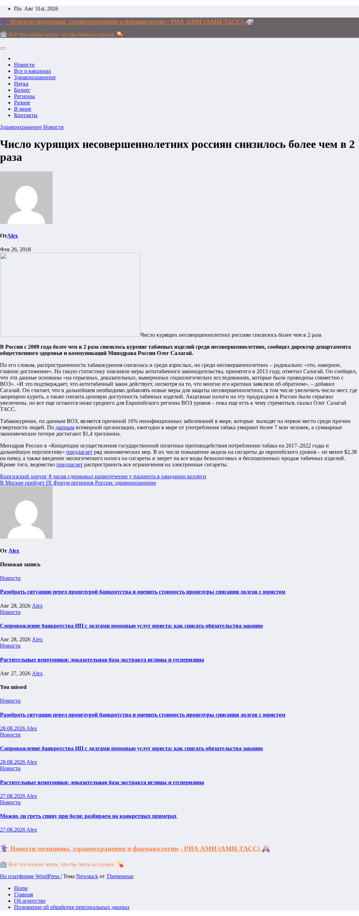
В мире (22, 109)
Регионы (24, 96)
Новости (24, 65)
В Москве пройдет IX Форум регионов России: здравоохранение (78, 483)
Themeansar (119, 876)
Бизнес (22, 90)
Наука (21, 84)
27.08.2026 (13, 796)
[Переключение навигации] (3, 48)
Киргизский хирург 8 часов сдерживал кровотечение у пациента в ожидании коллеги (103, 476)
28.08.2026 (13, 728)
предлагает (79, 452)
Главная (23, 894)
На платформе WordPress (30, 876)
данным (64, 427)
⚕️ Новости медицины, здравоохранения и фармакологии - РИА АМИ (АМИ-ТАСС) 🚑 (126, 21)
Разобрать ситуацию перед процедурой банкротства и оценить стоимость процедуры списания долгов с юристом (142, 592)
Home (21, 888)
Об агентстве (30, 901)
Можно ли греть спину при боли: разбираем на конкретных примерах (88, 816)
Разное (22, 102)
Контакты (26, 115)
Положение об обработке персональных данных (72, 907)
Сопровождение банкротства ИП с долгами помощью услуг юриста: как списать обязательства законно (131, 626)
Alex (12, 236)
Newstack (87, 876)
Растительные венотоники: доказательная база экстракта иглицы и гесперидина (102, 660)
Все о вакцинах (32, 71)
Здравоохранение (35, 77)
